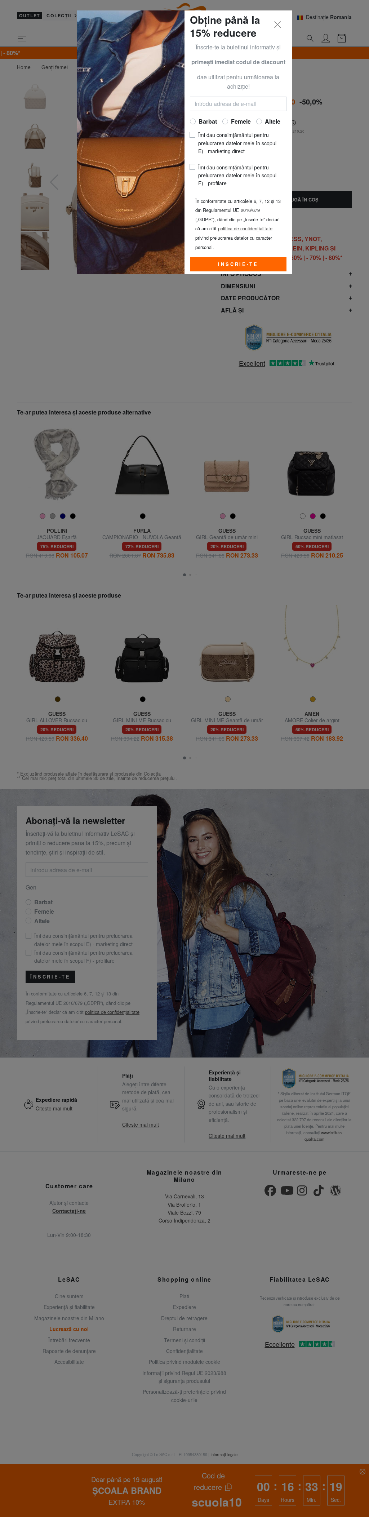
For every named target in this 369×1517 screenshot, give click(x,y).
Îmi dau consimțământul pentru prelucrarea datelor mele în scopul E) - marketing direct (237, 143)
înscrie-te (238, 264)
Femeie (241, 121)
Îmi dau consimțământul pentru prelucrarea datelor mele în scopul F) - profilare (237, 175)
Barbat (208, 121)
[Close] (277, 25)
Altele (272, 121)
